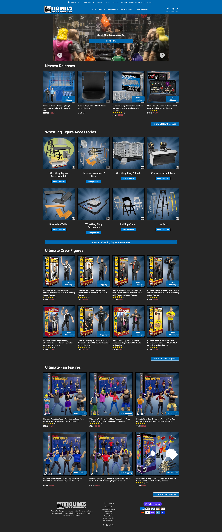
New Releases (142, 9)
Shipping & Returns (108, 509)
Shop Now (111, 41)
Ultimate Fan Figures (63, 367)
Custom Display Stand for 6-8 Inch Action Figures (92, 107)
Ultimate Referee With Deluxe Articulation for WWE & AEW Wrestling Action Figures (59, 292)
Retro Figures (126, 9)
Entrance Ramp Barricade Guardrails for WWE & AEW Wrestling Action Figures (128, 108)
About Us (108, 514)
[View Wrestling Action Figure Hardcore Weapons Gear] (93, 153)
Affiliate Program (108, 520)
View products (59, 181)
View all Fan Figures (166, 494)
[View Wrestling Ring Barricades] (93, 204)
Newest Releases (60, 66)
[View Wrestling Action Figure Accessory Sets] (59, 153)
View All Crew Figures (165, 358)
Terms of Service (108, 518)
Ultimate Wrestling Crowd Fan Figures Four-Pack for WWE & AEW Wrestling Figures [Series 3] (156, 420)
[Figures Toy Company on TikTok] (110, 525)
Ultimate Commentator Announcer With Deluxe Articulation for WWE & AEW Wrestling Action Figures (127, 292)
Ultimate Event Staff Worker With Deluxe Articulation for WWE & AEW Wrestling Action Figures (162, 342)
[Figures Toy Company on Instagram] (106, 525)
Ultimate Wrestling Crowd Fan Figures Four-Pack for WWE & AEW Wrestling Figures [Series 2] (109, 420)
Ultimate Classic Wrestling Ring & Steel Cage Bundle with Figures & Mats (57, 108)
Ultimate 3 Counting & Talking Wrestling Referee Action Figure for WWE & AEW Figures (58, 342)
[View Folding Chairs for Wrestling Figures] (128, 204)
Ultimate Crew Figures (64, 250)
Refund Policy (108, 516)
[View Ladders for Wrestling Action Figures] (163, 204)
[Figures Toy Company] (58, 9)
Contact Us (109, 507)
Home (94, 9)
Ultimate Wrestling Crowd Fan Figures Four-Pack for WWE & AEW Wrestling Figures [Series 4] (63, 479)
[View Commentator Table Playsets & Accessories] (163, 153)
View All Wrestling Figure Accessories (111, 242)
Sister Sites (108, 511)
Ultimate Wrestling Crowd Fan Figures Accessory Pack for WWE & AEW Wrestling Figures (156, 479)
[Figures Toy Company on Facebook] (103, 525)
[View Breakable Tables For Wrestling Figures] (59, 204)
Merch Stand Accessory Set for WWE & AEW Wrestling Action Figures (163, 107)
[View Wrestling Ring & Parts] (128, 153)
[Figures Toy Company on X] (113, 525)
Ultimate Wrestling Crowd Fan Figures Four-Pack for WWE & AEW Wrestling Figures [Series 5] (109, 479)
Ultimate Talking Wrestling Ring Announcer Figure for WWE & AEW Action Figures (127, 342)
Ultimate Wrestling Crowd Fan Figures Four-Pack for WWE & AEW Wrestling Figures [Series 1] (63, 420)
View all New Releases (165, 124)
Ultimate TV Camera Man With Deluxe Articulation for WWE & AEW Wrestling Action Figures (163, 292)
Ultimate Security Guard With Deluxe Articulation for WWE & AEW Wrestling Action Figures (93, 342)
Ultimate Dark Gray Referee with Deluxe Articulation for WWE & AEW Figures (92, 292)
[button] (59, 55)
